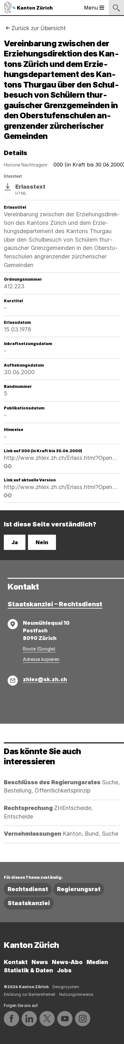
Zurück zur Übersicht (38, 28)
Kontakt (16, 962)
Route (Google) (39, 648)
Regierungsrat (78, 889)
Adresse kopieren (41, 659)
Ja (14, 542)
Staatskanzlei (29, 903)
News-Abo (67, 962)
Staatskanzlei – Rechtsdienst (55, 604)
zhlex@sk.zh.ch (45, 679)
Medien (97, 962)
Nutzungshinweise (76, 994)
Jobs (64, 970)
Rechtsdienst (28, 889)
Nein (42, 542)
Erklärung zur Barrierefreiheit (29, 994)
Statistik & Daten (28, 970)
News (39, 962)
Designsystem (65, 986)
